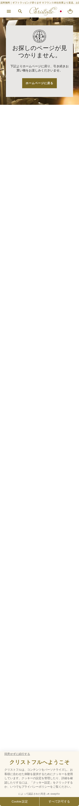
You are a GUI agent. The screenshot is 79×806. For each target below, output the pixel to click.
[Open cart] (70, 11)
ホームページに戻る (39, 83)
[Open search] (20, 11)
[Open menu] (8, 11)
